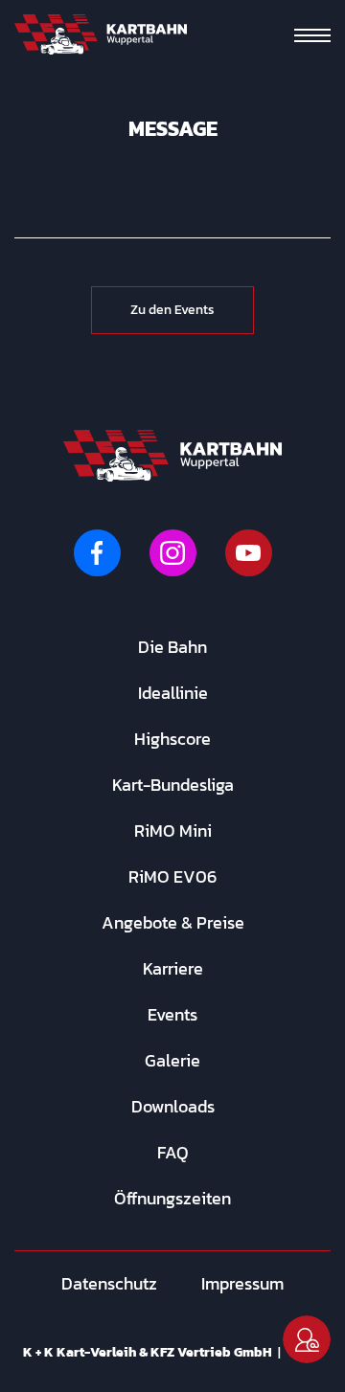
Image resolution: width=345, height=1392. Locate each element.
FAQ (173, 1152)
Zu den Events (172, 310)
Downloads (173, 1106)
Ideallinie (173, 693)
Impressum (242, 1283)
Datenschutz (109, 1283)
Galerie (172, 1060)
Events (172, 1014)
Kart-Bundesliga (173, 784)
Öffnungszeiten (172, 1198)
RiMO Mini (173, 830)
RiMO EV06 (172, 876)
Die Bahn (172, 647)
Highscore (172, 739)
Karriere (173, 968)
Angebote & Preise (173, 922)
